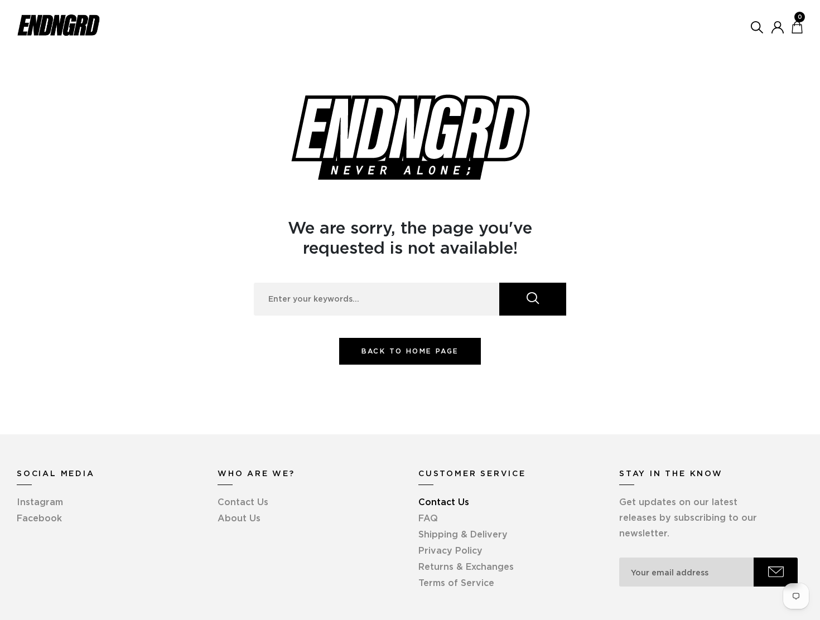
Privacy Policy (450, 550)
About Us (239, 518)
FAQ (428, 518)
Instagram (40, 502)
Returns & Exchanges (466, 566)
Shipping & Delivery (463, 534)
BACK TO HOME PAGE (410, 351)
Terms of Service (456, 583)
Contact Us (243, 502)
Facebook (39, 518)
